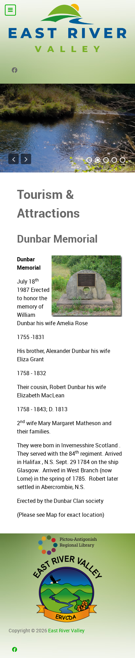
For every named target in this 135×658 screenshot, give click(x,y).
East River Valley (66, 630)
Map (51, 515)
